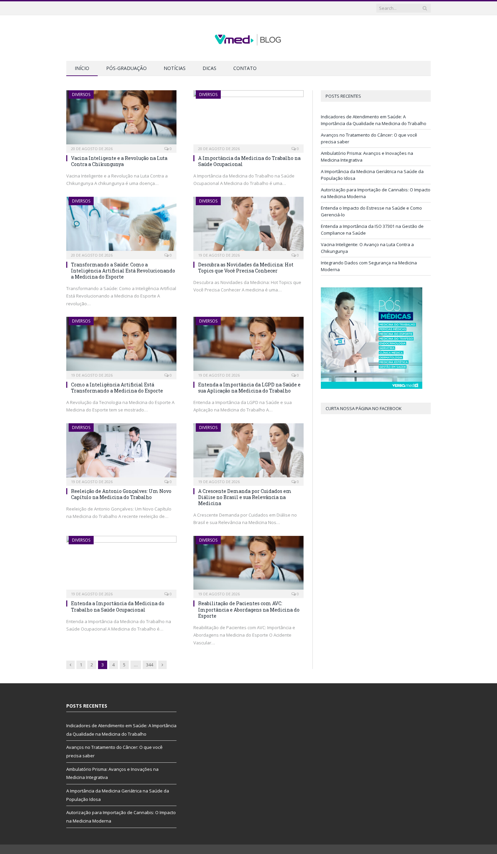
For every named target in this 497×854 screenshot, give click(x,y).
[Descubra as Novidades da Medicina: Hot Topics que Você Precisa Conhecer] (248, 226)
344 (149, 665)
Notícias (175, 68)
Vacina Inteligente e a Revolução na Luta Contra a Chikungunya (119, 161)
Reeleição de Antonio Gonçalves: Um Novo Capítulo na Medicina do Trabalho (121, 494)
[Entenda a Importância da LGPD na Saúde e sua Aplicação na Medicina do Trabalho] (248, 346)
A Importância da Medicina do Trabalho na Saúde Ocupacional (249, 161)
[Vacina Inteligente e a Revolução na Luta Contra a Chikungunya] (121, 119)
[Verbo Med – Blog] (248, 38)
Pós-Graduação (126, 68)
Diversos (81, 94)
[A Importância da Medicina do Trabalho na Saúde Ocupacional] (248, 119)
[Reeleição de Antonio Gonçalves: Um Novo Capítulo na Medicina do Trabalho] (121, 452)
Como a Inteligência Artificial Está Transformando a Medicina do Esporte (117, 387)
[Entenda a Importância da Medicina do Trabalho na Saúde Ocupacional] (121, 565)
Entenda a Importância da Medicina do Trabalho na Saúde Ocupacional (117, 606)
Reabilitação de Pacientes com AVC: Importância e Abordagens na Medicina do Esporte (249, 609)
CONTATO (245, 68)
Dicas (209, 68)
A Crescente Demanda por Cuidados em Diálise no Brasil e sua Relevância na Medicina (244, 497)
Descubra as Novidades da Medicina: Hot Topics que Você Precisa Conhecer (245, 267)
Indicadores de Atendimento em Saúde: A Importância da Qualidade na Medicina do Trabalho (373, 120)
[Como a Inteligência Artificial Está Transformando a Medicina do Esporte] (121, 346)
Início (82, 68)
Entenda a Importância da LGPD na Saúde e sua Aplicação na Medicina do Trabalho (249, 387)
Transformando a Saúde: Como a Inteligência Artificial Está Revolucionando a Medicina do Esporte (123, 270)
